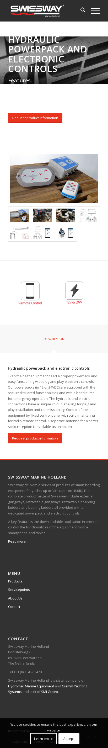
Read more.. (17, 541)
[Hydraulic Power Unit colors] (88, 215)
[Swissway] (45, 10)
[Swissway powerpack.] (42, 215)
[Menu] (92, 10)
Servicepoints (19, 589)
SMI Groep (49, 691)
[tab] (54, 341)
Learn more (43, 738)
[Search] (80, 10)
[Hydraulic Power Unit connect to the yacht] (19, 233)
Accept (69, 738)
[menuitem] (80, 10)
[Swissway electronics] (54, 179)
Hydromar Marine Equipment (31, 686)
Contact (14, 606)
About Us (15, 598)
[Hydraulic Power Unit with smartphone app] (65, 233)
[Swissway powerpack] (65, 215)
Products (15, 581)
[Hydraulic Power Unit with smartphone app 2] (42, 233)
